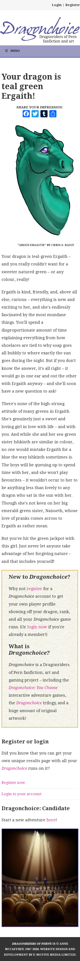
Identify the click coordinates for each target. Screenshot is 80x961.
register (34, 588)
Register (72, 5)
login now (37, 627)
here (51, 820)
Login (57, 5)
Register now (13, 782)
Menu (15, 50)
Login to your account (21, 794)
